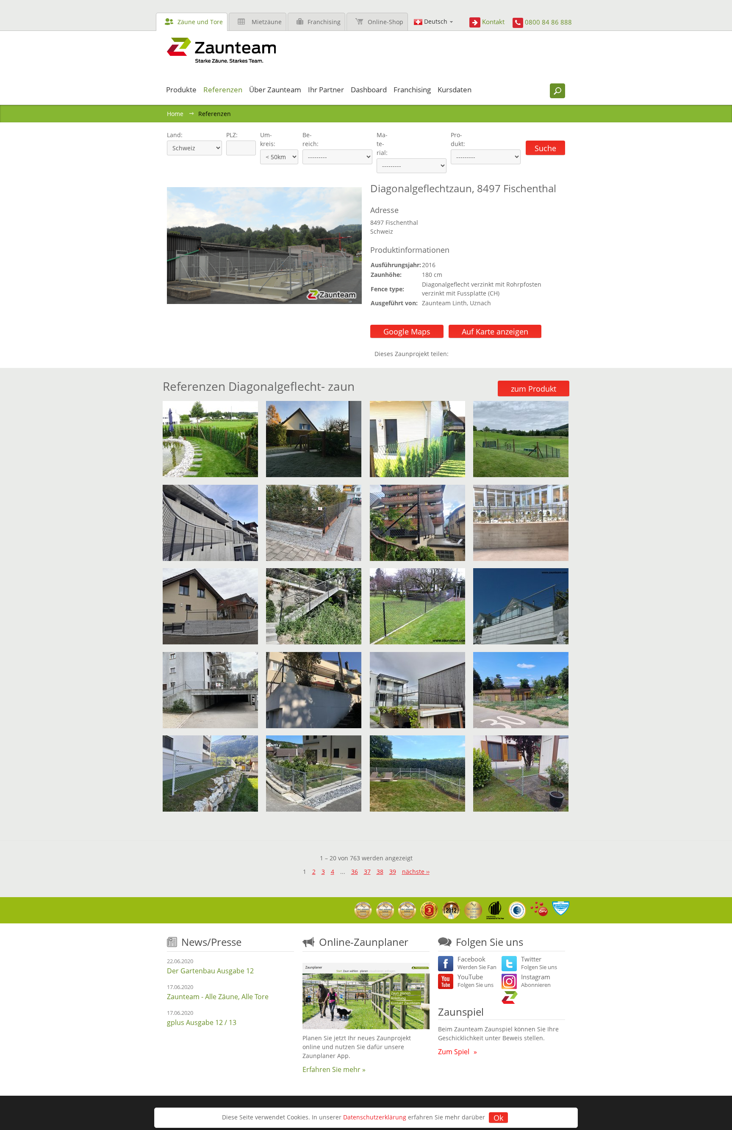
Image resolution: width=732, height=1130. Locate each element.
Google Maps (406, 331)
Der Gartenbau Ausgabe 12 (210, 970)
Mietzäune (267, 22)
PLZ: (230, 135)
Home (175, 114)
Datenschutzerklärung (374, 1117)
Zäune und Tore (200, 22)
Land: (174, 135)
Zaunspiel (461, 1012)
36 (354, 872)
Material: (382, 144)
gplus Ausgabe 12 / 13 (201, 1022)
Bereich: (310, 139)
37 (367, 872)
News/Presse (211, 942)
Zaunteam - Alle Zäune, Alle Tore (218, 996)
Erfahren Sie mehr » (334, 1069)
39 (392, 872)
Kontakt (493, 21)
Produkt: (458, 139)
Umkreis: (265, 139)
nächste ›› (416, 872)
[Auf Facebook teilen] (457, 354)
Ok (498, 1118)
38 (380, 872)
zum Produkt (533, 389)
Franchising (324, 22)
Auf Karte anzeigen (495, 331)
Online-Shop (385, 22)
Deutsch (435, 21)
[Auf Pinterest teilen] (467, 354)
